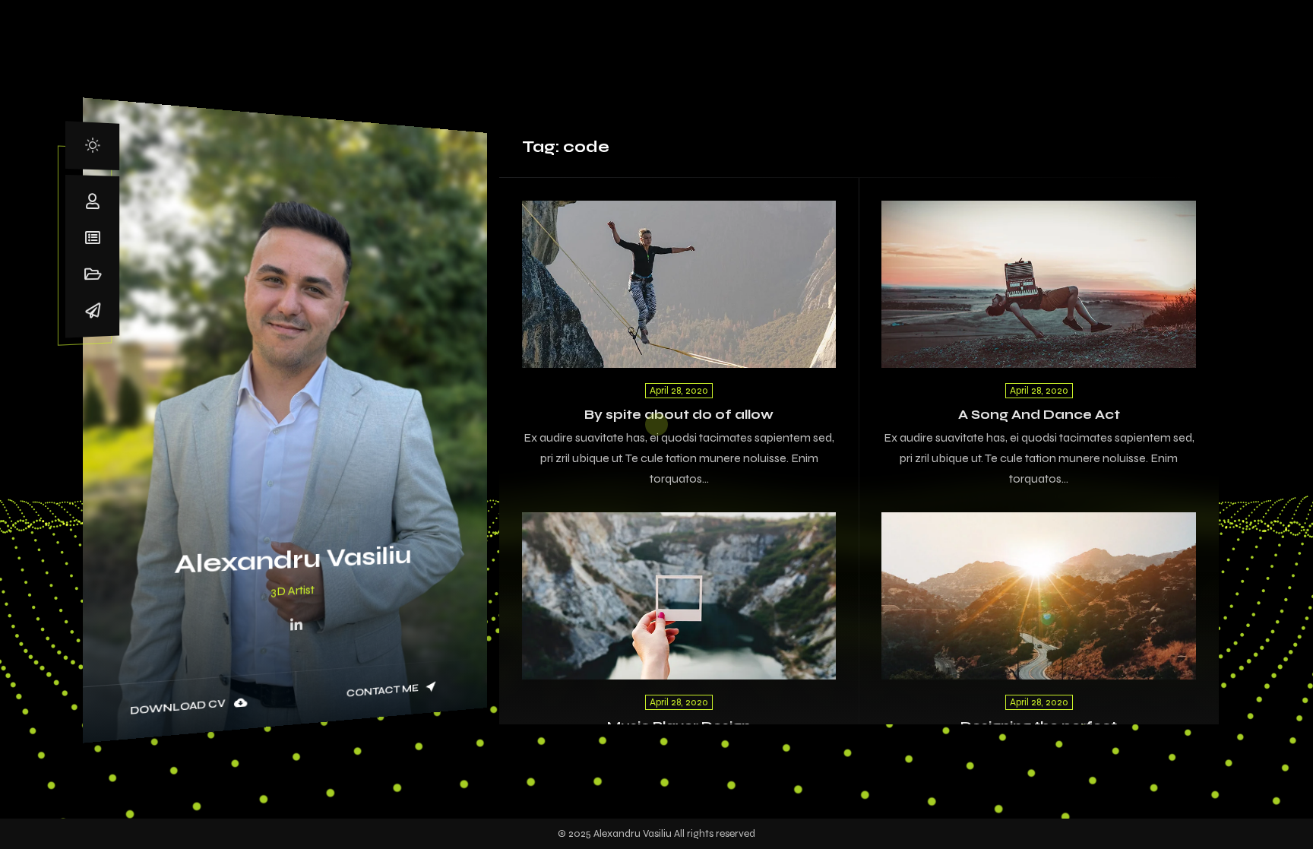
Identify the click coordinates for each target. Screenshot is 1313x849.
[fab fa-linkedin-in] (296, 625)
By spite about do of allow (679, 415)
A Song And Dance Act (1039, 415)
